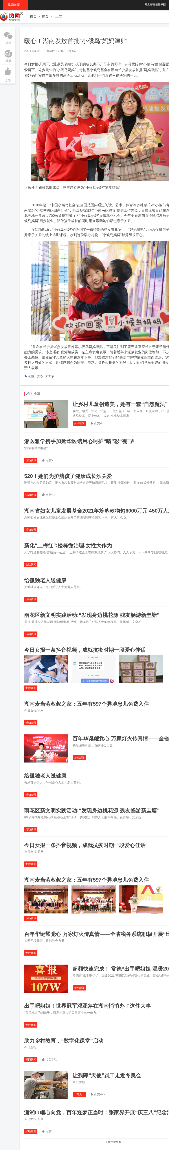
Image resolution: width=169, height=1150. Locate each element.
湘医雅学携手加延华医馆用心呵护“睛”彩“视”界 (79, 441)
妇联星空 (31, 1131)
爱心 (40, 376)
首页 (33, 16)
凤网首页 (16, 5)
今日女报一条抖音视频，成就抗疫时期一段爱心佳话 (85, 650)
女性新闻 (79, 423)
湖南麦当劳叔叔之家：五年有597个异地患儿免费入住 (86, 704)
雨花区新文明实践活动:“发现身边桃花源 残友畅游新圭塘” (92, 615)
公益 (31, 376)
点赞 (8, 74)
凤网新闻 (31, 1059)
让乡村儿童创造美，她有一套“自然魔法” (120, 404)
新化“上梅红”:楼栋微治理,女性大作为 (68, 545)
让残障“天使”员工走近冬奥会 (107, 1075)
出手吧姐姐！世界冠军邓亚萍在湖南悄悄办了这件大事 (87, 1006)
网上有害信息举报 (155, 4)
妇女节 (50, 376)
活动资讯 (31, 460)
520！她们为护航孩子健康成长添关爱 (68, 476)
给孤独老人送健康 (45, 580)
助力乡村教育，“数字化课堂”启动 (63, 1041)
